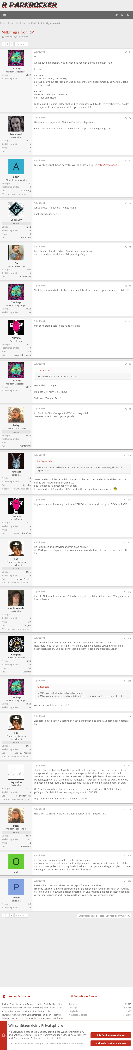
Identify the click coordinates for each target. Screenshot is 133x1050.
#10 (129, 455)
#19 (129, 855)
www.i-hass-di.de (22, 488)
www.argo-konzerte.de (22, 194)
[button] (5, 15)
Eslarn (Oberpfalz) (22, 354)
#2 (130, 117)
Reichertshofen (23, 795)
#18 (129, 809)
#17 (129, 765)
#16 (129, 716)
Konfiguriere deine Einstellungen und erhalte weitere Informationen (45, 1043)
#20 (129, 881)
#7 (130, 321)
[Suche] (128, 15)
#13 (129, 591)
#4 (130, 203)
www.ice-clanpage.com (22, 799)
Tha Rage (8, 36)
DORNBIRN (25, 446)
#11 (129, 499)
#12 (129, 542)
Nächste (20, 44)
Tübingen (26, 625)
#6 (130, 285)
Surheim (27, 485)
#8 (130, 364)
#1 (130, 52)
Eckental (27, 671)
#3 (130, 160)
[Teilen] (125, 52)
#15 (129, 680)
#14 (129, 638)
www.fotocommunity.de (23, 628)
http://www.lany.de (108, 164)
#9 (130, 408)
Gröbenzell (25, 276)
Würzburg (26, 190)
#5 (130, 246)
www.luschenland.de (21, 582)
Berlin (128, 1014)
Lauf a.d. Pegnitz (23, 578)
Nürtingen (26, 237)
